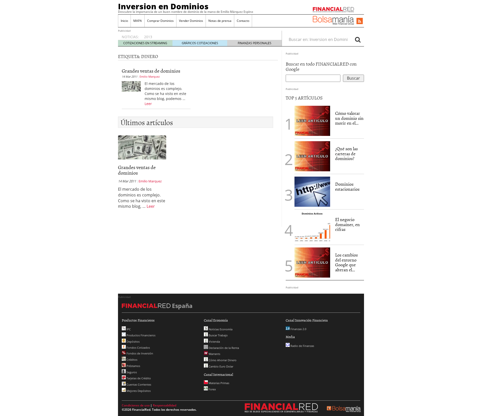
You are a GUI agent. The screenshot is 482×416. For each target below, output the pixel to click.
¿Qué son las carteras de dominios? (346, 153)
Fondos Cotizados (138, 347)
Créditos (131, 359)
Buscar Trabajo (218, 335)
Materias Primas (218, 383)
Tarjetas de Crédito (138, 378)
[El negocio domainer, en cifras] (312, 226)
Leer (148, 103)
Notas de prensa (219, 21)
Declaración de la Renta (223, 348)
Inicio (124, 21)
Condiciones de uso (136, 405)
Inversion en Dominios (163, 6)
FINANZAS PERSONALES (254, 43)
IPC (128, 329)
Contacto (243, 21)
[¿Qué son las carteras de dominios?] (312, 156)
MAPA (137, 21)
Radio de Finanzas (302, 346)
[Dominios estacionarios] (312, 191)
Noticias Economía (220, 329)
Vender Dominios (191, 21)
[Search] (357, 39)
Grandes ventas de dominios (151, 70)
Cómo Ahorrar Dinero (222, 360)
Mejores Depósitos (138, 391)
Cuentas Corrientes (138, 384)
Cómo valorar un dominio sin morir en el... (349, 118)
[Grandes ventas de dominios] (131, 86)
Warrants (214, 354)
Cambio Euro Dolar (220, 366)
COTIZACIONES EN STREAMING (145, 43)
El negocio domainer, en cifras (347, 224)
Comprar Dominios (160, 21)
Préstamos (133, 366)
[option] (208, 34)
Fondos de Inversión (139, 353)
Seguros (131, 372)
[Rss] (359, 21)
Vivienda (214, 341)
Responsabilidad (164, 405)
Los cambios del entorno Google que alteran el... (346, 262)
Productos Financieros (140, 335)
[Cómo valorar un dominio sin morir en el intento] (312, 120)
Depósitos (133, 341)
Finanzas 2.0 (298, 329)
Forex (212, 389)
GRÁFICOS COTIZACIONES (200, 43)
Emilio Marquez (150, 76)
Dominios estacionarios (347, 186)
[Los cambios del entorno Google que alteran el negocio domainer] (312, 262)
